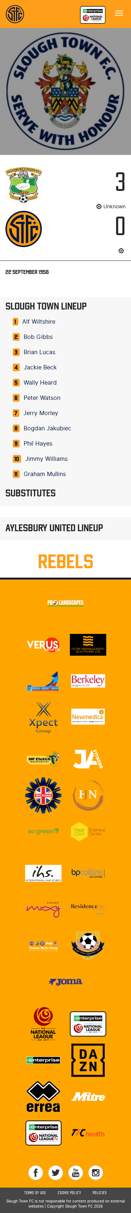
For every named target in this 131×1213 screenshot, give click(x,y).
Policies (100, 1193)
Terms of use (35, 1193)
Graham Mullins (45, 474)
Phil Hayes (38, 444)
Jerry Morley (40, 413)
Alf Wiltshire (38, 322)
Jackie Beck (40, 367)
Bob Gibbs (38, 337)
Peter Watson (42, 398)
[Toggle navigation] (119, 12)
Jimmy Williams (46, 459)
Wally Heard (40, 383)
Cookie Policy (69, 1193)
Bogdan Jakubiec (47, 428)
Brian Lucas (39, 352)
